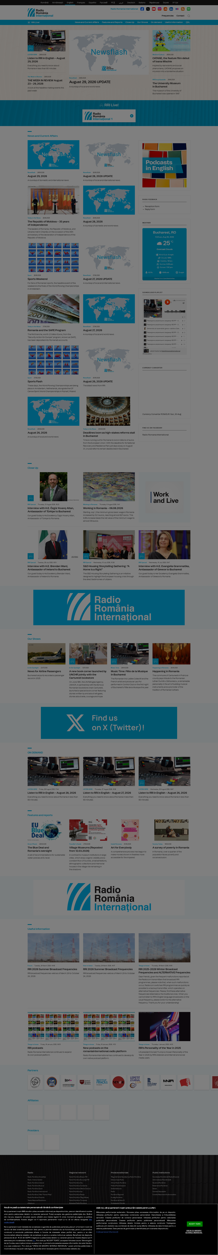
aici (34, 1240)
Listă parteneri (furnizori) (107, 1232)
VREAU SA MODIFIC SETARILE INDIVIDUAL (193, 1232)
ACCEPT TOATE (195, 1224)
